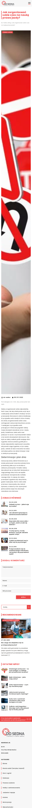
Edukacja (6, 778)
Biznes (5, 763)
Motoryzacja (7, 802)
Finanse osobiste (9, 783)
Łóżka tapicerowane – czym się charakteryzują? (18, 685)
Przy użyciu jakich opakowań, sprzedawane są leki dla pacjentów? (13, 719)
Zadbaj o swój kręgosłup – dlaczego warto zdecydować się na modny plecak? (19, 708)
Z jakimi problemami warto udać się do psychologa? (18, 541)
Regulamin (4, 753)
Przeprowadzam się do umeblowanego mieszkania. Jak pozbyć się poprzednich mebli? (19, 551)
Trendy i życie (7, 32)
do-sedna (6, 397)
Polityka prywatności (8, 750)
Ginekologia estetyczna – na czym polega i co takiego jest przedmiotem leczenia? (19, 670)
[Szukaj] (29, 607)
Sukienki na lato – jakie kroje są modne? (19, 505)
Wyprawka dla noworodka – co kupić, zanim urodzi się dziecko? (19, 522)
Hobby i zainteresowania (11, 788)
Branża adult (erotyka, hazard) (13, 768)
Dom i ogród (7, 773)
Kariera (5, 797)
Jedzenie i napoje (9, 792)
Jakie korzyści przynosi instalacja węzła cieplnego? (18, 693)
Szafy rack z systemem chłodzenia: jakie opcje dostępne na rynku (17, 700)
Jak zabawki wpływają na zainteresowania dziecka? (18, 513)
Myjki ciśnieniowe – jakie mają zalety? (17, 678)
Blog (3, 747)
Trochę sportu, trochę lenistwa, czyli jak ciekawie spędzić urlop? (18, 532)
